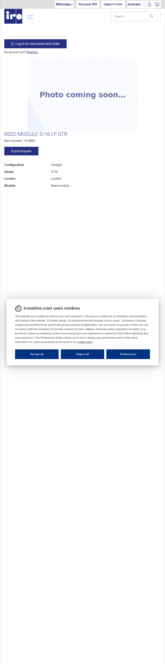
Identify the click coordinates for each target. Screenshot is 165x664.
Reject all (82, 354)
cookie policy (85, 342)
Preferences (128, 354)
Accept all (36, 354)
